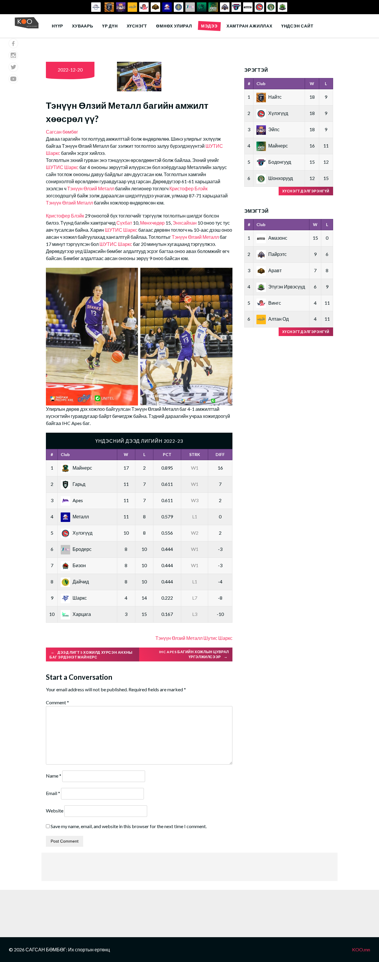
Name (53, 775)
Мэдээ (209, 25)
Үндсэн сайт (297, 25)
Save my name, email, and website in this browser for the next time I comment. (129, 826)
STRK (194, 454)
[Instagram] (13, 55)
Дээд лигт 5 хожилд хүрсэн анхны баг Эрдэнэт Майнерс (91, 654)
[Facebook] (13, 43)
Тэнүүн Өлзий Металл (90, 188)
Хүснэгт (137, 25)
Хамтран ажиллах (249, 25)
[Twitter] (13, 67)
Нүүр (57, 25)
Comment (57, 702)
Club (65, 454)
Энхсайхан (185, 223)
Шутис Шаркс (217, 638)
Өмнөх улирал (174, 25)
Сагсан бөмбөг (62, 131)
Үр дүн (110, 25)
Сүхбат (124, 223)
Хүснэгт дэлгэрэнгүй (306, 191)
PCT (167, 454)
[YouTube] (13, 78)
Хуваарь (82, 25)
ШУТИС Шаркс (62, 167)
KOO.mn (361, 949)
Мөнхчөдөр (153, 223)
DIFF (220, 454)
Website (54, 810)
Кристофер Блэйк (188, 188)
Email (53, 793)
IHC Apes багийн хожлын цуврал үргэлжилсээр (194, 654)
